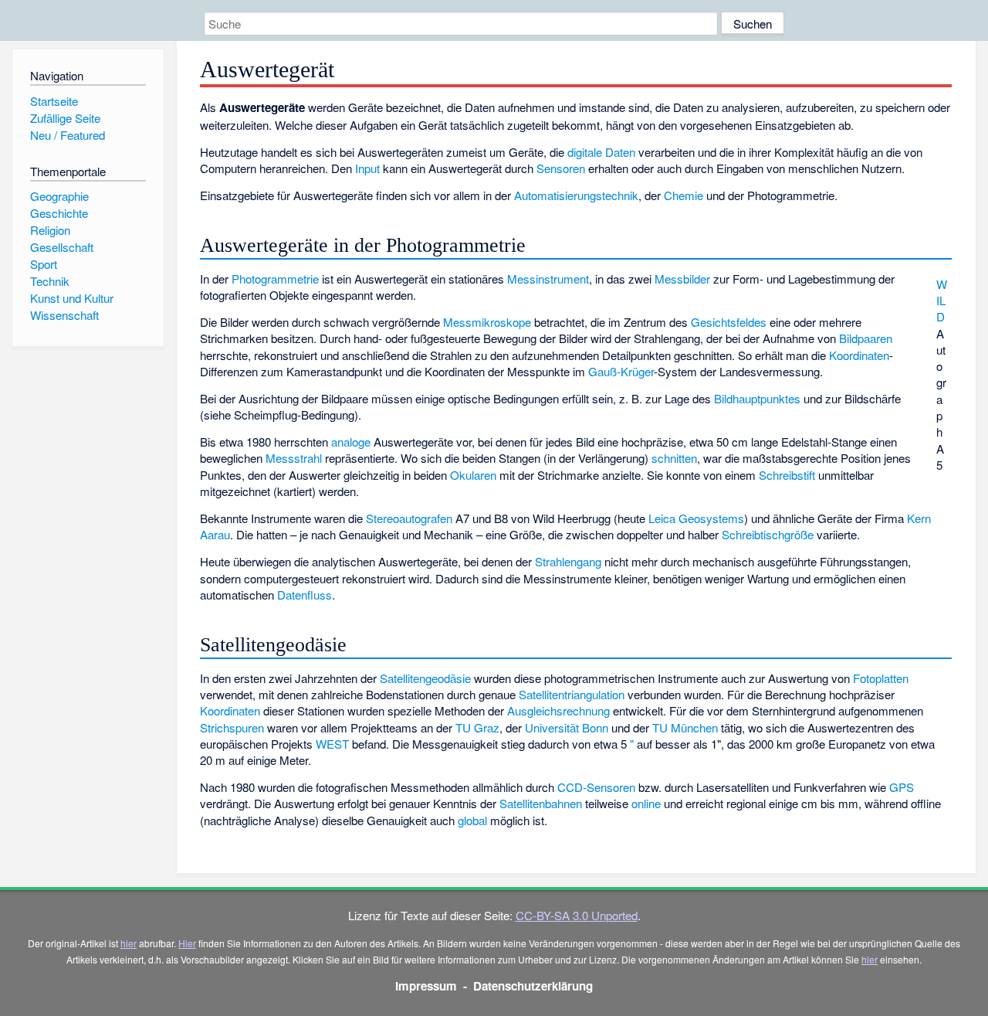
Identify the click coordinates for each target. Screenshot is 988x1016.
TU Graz (477, 727)
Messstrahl (294, 458)
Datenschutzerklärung (533, 985)
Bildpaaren (865, 338)
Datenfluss (304, 594)
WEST (332, 744)
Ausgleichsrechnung (558, 710)
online (646, 803)
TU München (685, 727)
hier (128, 943)
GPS (901, 787)
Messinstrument (548, 278)
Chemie (683, 195)
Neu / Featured (67, 135)
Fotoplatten (880, 678)
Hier (187, 943)
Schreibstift (787, 475)
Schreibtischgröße (768, 534)
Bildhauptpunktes (757, 398)
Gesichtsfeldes (728, 322)
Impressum (426, 985)
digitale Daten (601, 152)
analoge (350, 441)
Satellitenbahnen (540, 803)
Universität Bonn (566, 727)
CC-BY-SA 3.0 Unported (577, 915)
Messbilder (682, 278)
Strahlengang (568, 561)
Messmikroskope (487, 322)
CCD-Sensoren (596, 787)
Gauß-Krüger (621, 371)
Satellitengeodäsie (425, 678)
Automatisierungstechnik (576, 195)
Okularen (473, 475)
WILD (941, 300)
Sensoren (560, 168)
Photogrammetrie (275, 278)
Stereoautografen (409, 518)
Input (367, 168)
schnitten (674, 458)
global (472, 820)
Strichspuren (232, 727)
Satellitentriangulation (571, 694)
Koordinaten (859, 355)
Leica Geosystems (696, 518)
